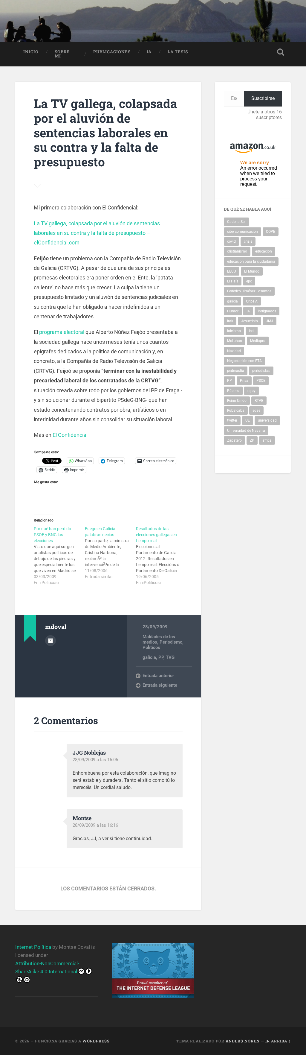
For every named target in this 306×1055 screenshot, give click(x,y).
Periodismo (171, 642)
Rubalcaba (235, 410)
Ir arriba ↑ (278, 1041)
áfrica (267, 440)
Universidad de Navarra (246, 430)
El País (232, 281)
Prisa (244, 380)
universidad (267, 420)
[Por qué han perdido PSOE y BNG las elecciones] (59, 556)
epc (249, 281)
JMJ (269, 321)
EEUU (231, 271)
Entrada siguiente (160, 685)
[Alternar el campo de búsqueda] (280, 52)
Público (233, 391)
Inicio (31, 51)
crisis (248, 241)
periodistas (261, 371)
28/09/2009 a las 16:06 (95, 759)
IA (149, 51)
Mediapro (257, 341)
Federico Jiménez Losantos (249, 291)
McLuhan (234, 341)
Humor (232, 311)
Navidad (234, 351)
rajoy (251, 391)
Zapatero (234, 440)
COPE (270, 231)
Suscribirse (263, 98)
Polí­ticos (151, 647)
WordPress (96, 1041)
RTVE (259, 401)
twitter (232, 420)
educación (263, 251)
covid (231, 241)
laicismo (234, 331)
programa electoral (61, 332)
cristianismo (237, 251)
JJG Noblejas (89, 752)
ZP (252, 440)
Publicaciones (112, 51)
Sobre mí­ (62, 54)
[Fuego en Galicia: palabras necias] (110, 553)
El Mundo (251, 271)
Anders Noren (243, 1041)
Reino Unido (237, 401)
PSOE (260, 380)
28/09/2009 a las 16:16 (95, 825)
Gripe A (252, 301)
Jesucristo (249, 321)
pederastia (235, 371)
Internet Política (33, 947)
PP (160, 657)
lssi (251, 331)
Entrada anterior (158, 675)
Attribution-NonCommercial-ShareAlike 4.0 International (47, 967)
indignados (267, 311)
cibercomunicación (242, 231)
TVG (170, 657)
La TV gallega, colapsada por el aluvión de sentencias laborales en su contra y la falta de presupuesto (105, 132)
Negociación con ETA (244, 361)
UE (247, 420)
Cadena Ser (236, 222)
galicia (149, 657)
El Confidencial (69, 435)
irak (230, 321)
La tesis (178, 51)
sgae (256, 410)
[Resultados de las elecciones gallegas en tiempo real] (161, 556)
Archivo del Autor (50, 640)
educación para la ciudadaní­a (251, 261)
